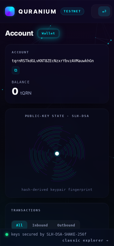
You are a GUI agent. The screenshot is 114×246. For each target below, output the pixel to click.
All (19, 225)
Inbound (40, 225)
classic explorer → (85, 240)
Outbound (66, 225)
